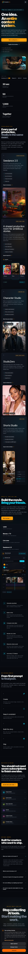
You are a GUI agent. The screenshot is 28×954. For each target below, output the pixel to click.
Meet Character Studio (8, 319)
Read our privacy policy (9, 940)
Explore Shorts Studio (8, 446)
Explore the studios (13, 44)
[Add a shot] (24, 580)
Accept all (14, 950)
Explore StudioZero (7, 382)
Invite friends (23, 553)
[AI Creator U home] (11, 2)
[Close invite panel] (24, 558)
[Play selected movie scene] (23, 571)
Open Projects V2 (7, 255)
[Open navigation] (25, 2)
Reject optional (14, 943)
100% (24, 574)
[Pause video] (14, 63)
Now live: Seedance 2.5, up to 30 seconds (12, 9)
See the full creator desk (8, 784)
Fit (22, 574)
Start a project (6, 518)
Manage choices (14, 947)
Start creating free (13, 39)
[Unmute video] (23, 67)
